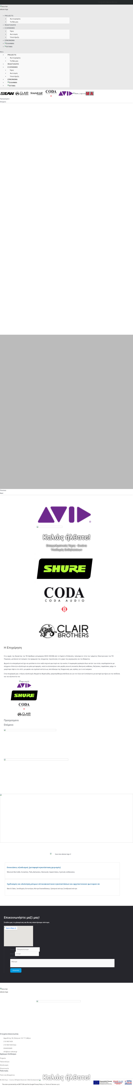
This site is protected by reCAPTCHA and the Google (18, 1084)
